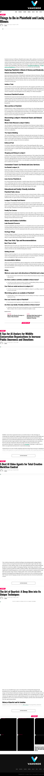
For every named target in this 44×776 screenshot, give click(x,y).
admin (6, 25)
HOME (16, 11)
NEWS (37, 11)
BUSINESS (20, 11)
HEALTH (33, 11)
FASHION (24, 11)
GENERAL (29, 11)
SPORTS (40, 11)
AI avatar (27, 444)
